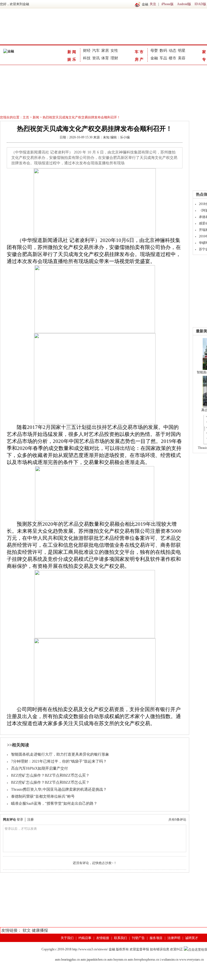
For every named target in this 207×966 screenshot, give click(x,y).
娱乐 (72, 59)
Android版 (184, 4)
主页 (26, 117)
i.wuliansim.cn (169, 959)
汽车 (96, 51)
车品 (163, 58)
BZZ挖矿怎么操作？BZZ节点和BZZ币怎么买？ (50, 775)
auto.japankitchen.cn (93, 959)
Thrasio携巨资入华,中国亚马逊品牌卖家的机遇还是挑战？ (59, 789)
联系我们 (120, 938)
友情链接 (102, 938)
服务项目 (156, 938)
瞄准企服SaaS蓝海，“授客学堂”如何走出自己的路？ (54, 803)
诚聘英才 (191, 938)
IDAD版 (200, 4)
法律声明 (173, 938)
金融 (154, 58)
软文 (27, 930)
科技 (87, 58)
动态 (172, 51)
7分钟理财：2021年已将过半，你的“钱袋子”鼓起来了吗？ (59, 761)
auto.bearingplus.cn (67, 959)
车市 (139, 52)
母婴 (154, 51)
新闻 (72, 52)
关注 (153, 4)
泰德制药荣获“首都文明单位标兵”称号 (43, 796)
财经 (87, 51)
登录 (20, 819)
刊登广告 (138, 938)
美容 (181, 58)
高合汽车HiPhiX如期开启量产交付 (39, 768)
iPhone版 (167, 4)
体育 (105, 58)
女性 (114, 51)
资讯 (96, 58)
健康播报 (40, 930)
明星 (181, 51)
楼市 (172, 58)
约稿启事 (84, 938)
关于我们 (67, 938)
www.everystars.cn (191, 959)
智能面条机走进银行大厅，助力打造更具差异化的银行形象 (60, 754)
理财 (114, 58)
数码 (163, 51)
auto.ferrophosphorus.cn (143, 959)
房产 (139, 59)
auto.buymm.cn (117, 959)
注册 (30, 819)
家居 (105, 51)
